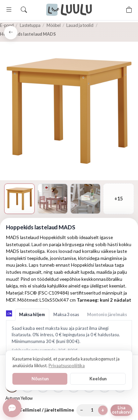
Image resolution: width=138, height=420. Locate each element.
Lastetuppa (30, 25)
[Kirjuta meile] (12, 407)
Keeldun (98, 378)
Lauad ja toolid (79, 25)
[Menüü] (9, 9)
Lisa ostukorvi (121, 409)
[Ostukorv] (129, 9)
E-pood (7, 25)
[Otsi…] (23, 9)
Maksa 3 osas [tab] (66, 314)
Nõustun (40, 378)
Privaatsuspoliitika (67, 365)
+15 (118, 198)
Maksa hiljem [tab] (32, 314)
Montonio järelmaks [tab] (107, 314)
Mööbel (54, 25)
